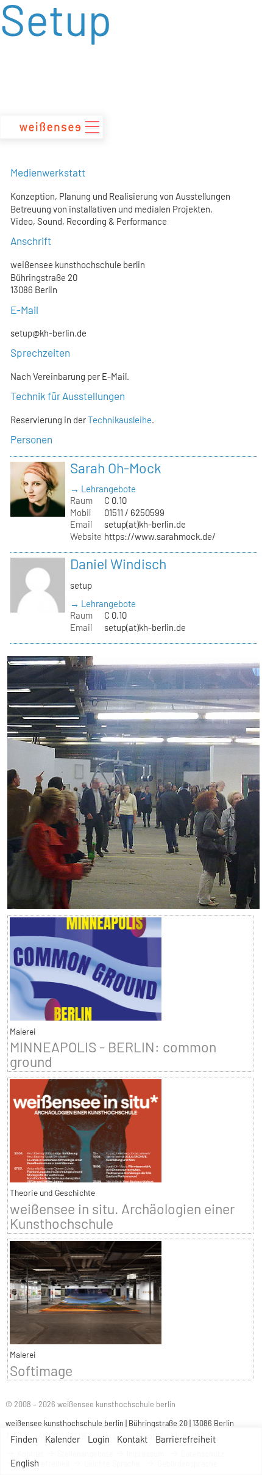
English (24, 1462)
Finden (23, 1438)
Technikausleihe (120, 419)
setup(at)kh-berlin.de (145, 524)
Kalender (62, 1438)
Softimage (41, 1370)
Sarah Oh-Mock (115, 467)
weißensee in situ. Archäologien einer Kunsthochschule (122, 1216)
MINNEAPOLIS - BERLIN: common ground (113, 1054)
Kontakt (132, 1438)
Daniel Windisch (118, 563)
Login (99, 1438)
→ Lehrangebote (103, 488)
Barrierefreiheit (185, 1438)
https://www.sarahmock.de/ (160, 536)
